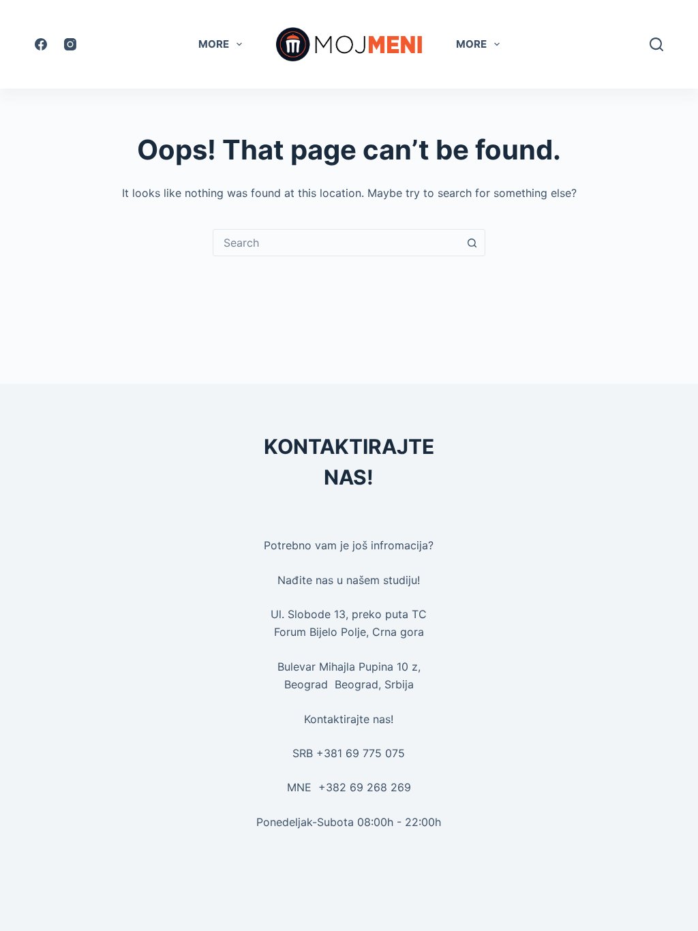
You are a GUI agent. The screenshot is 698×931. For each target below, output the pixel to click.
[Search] (656, 44)
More (213, 43)
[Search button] (472, 243)
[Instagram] (70, 44)
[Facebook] (41, 44)
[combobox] (336, 242)
